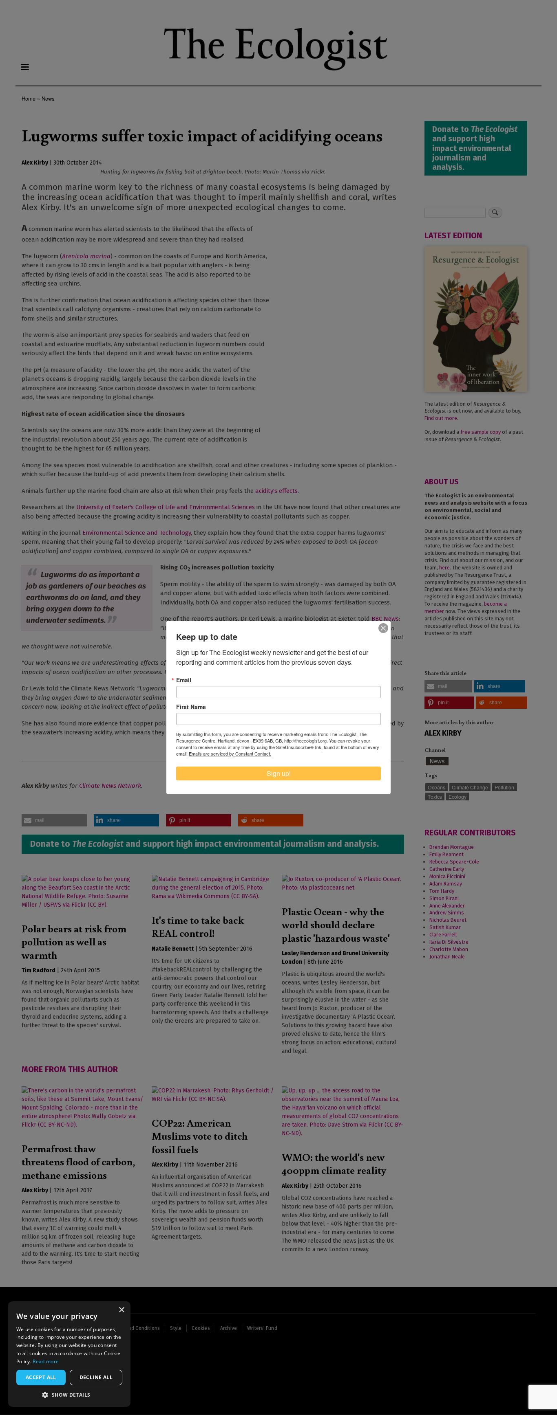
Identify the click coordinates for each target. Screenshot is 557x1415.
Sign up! (279, 773)
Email (183, 680)
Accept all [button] (41, 1377)
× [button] (121, 1310)
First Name (191, 707)
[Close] (383, 628)
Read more (46, 1361)
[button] (69, 1395)
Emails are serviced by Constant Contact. (230, 753)
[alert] (69, 1354)
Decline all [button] (96, 1377)
